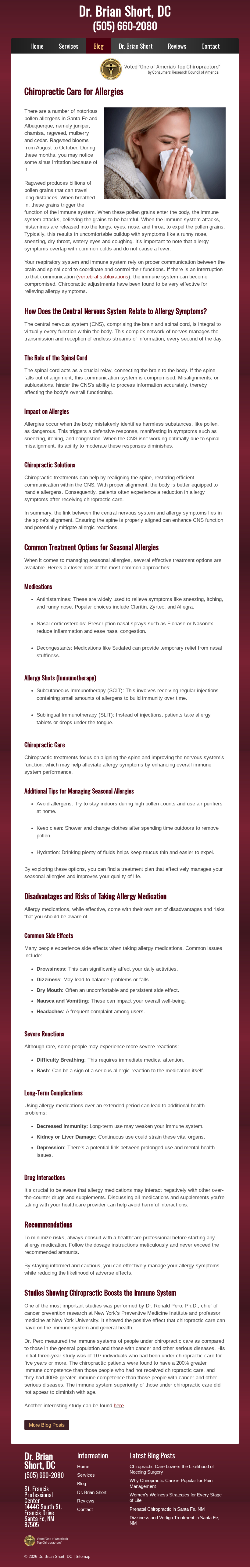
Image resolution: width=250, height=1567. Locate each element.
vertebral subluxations (103, 277)
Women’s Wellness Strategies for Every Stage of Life (176, 1497)
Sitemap (83, 1556)
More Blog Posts (47, 1425)
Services (68, 46)
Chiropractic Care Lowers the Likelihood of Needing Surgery (172, 1469)
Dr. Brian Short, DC (125, 10)
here (119, 1405)
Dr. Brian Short (136, 46)
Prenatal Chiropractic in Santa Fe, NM (167, 1509)
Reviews (177, 46)
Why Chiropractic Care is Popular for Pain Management (171, 1483)
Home (37, 46)
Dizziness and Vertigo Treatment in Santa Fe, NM (174, 1520)
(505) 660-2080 (125, 25)
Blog (99, 46)
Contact (211, 46)
